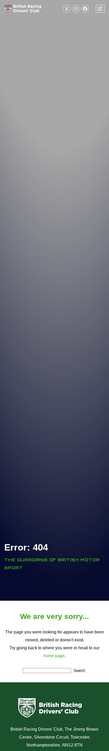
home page (54, 656)
